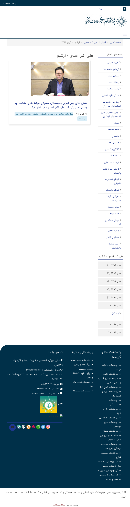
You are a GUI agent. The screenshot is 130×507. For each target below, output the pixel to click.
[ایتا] (28, 426)
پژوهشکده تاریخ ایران (108, 387)
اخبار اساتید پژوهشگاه (115, 246)
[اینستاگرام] (48, 426)
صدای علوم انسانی (110, 95)
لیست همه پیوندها (81, 391)
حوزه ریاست (113, 207)
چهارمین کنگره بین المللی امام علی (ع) (111, 104)
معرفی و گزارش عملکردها (113, 198)
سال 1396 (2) (114, 332)
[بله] (19, 426)
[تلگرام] (43, 426)
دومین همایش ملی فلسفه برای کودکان (111, 114)
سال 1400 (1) (114, 297)
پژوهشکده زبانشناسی (108, 418)
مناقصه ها (114, 156)
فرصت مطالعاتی (111, 162)
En (100, 9)
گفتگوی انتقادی (112, 149)
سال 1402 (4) (114, 281)
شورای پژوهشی (112, 190)
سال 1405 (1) (114, 265)
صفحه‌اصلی (115, 42)
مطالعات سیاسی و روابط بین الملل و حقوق (53, 114)
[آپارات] (33, 426)
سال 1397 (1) (114, 324)
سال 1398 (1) (114, 305)
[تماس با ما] (12, 427)
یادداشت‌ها (114, 82)
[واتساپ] (38, 426)
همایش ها (114, 143)
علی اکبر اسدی (91, 42)
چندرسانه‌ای (25, 114)
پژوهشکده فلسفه (110, 431)
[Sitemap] (120, 9)
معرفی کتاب (113, 76)
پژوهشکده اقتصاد (110, 374)
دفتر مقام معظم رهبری (80, 360)
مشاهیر (115, 136)
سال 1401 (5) (114, 289)
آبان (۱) (115, 314)
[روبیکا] (23, 426)
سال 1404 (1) (114, 273)
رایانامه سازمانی (9, 3)
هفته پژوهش (112, 213)
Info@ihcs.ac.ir (33, 370)
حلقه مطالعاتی (112, 129)
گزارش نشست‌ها (111, 69)
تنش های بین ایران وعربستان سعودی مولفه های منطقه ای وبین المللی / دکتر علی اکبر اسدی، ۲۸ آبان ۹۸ (51, 105)
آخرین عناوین (113, 62)
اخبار (104, 42)
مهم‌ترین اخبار (113, 237)
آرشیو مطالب (113, 89)
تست (116, 123)
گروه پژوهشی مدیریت (108, 470)
